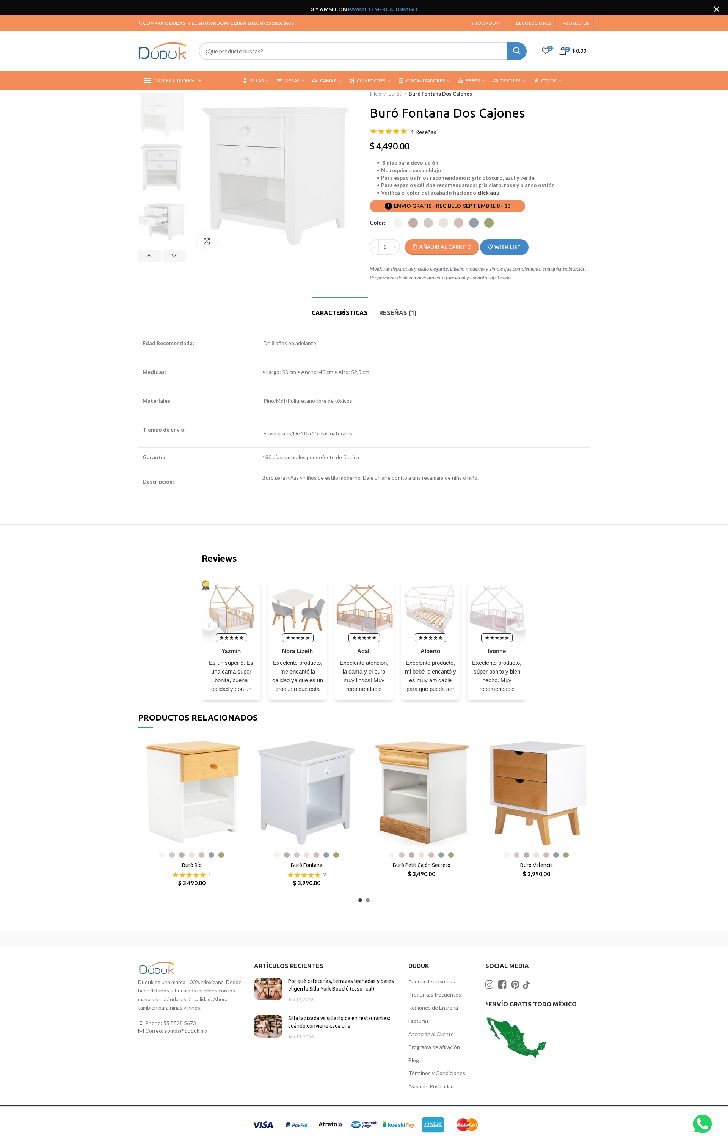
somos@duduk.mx (186, 1030)
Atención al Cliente (431, 1034)
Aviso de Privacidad (431, 1086)
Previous (149, 256)
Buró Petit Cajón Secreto (421, 865)
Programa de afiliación (434, 1047)
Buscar (517, 51)
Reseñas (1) (398, 312)
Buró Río (192, 865)
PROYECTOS (576, 23)
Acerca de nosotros (431, 981)
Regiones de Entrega (433, 1007)
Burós (396, 94)
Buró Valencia (536, 865)
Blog (413, 1060)
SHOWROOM (485, 23)
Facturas (418, 1020)
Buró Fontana (306, 865)
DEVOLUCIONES (533, 23)
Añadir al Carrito (445, 247)
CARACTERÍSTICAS (340, 312)
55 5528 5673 (179, 1023)
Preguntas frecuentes (434, 994)
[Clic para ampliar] (206, 241)
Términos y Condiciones (436, 1073)
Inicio (376, 94)
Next (174, 256)
